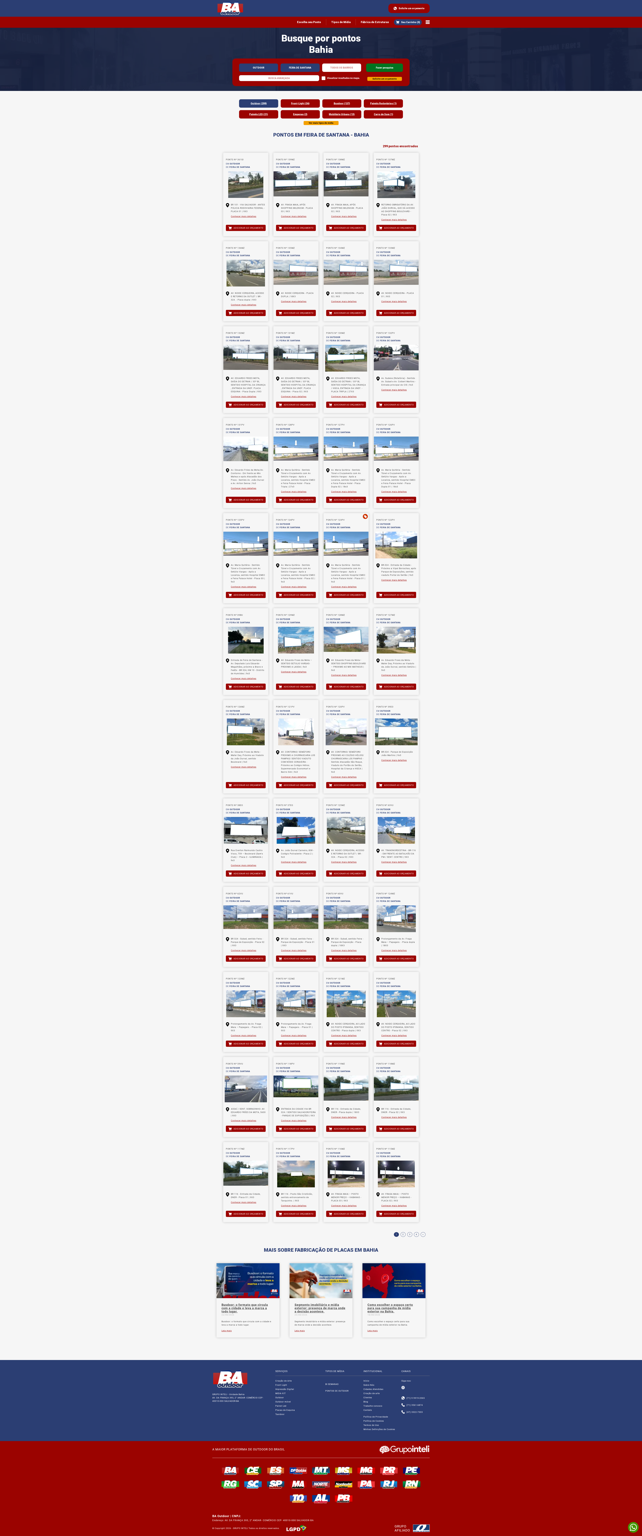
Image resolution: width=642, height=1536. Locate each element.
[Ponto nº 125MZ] (346, 830)
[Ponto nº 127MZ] (396, 640)
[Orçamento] (408, 22)
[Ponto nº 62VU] (245, 918)
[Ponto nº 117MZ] (245, 1174)
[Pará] (366, 1484)
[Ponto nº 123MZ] (245, 1003)
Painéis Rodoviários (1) (383, 103)
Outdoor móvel (283, 1402)
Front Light (281, 1385)
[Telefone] (403, 1405)
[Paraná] (389, 1470)
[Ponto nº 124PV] (296, 545)
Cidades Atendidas (373, 1389)
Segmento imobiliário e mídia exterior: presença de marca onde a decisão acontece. (320, 1308)
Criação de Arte (283, 1381)
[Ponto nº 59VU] (245, 1089)
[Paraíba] (344, 1498)
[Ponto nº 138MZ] (346, 184)
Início (366, 1381)
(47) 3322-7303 (414, 1412)
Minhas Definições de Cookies (379, 1429)
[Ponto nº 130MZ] (346, 358)
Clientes (367, 1397)
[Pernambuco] (411, 1470)
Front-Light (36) (300, 103)
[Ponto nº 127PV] (346, 450)
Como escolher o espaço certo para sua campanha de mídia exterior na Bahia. (390, 1308)
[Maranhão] (298, 1484)
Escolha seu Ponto (309, 22)
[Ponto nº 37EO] (296, 830)
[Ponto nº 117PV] (296, 1174)
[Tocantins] (298, 1498)
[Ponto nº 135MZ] (296, 273)
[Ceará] (253, 1470)
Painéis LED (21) (258, 114)
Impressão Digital (284, 1389)
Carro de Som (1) (383, 114)
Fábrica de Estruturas (375, 22)
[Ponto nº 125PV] (245, 545)
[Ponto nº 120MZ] (396, 1003)
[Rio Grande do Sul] (230, 1484)
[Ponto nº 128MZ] (346, 640)
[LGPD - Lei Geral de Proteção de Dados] (296, 1528)
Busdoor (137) (342, 103)
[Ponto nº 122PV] (396, 545)
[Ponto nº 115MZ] (396, 1174)
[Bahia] (230, 1470)
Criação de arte (371, 1393)
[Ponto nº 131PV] (245, 450)
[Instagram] (403, 1388)
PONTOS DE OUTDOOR (337, 1391)
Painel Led (280, 1406)
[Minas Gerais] (366, 1470)
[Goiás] (298, 1470)
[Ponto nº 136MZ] (245, 273)
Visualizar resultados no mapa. (343, 78)
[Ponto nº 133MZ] (396, 273)
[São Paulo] (276, 1484)
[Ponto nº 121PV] (296, 732)
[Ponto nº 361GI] (245, 184)
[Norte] (321, 1484)
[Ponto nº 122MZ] (296, 1003)
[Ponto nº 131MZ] (296, 358)
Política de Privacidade (375, 1417)
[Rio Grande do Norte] (411, 1484)
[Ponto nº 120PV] (346, 732)
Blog (365, 1402)
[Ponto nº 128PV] (296, 450)
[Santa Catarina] (253, 1484)
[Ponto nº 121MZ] (346, 1003)
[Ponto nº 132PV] (396, 358)
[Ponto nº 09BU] (245, 640)
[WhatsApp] (633, 1527)
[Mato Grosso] (321, 1470)
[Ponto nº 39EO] (396, 732)
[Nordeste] (344, 1484)
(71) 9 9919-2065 (415, 1398)
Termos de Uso (371, 1425)
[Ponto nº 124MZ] (396, 918)
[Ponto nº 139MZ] (296, 184)
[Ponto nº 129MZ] (296, 640)
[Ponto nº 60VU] (346, 918)
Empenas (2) (300, 114)
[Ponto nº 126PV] (396, 450)
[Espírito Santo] (276, 1470)
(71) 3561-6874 (414, 1405)
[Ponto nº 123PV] (346, 545)
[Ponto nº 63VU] (396, 830)
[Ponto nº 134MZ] (346, 273)
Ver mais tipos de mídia (321, 123)
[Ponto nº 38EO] (245, 830)
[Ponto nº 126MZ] (245, 732)
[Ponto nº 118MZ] (396, 1089)
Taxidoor (280, 1414)
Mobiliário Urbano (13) (342, 114)
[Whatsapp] (403, 1398)
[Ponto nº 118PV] (296, 1089)
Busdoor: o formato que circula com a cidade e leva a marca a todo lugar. (245, 1308)
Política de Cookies (373, 1421)
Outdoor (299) (259, 103)
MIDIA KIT (280, 1393)
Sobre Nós (368, 1385)
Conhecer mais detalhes (243, 216)
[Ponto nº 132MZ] (245, 358)
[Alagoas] (321, 1498)
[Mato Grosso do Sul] (344, 1470)
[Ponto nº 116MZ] (346, 1174)
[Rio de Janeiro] (389, 1484)
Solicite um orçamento (411, 8)
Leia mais (227, 1331)
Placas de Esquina (285, 1410)
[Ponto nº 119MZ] (346, 1089)
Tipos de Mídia (341, 22)
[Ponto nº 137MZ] (396, 184)
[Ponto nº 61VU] (296, 918)
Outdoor (279, 1397)
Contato (367, 1410)
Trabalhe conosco (372, 1406)
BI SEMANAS (332, 1384)
